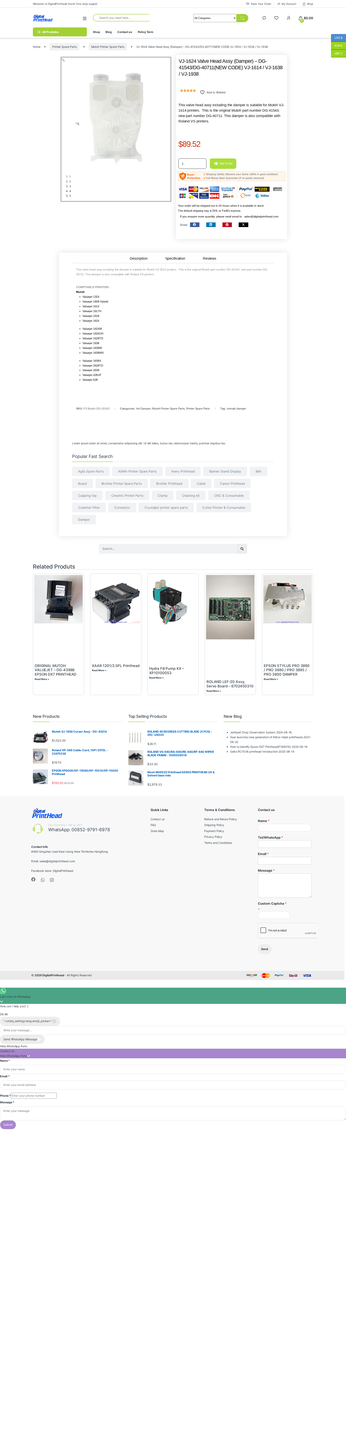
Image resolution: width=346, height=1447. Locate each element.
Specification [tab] (175, 259)
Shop (310, 3)
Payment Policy (214, 831)
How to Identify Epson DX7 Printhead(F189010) (260, 746)
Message (266, 870)
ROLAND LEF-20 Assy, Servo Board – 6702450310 (229, 684)
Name (264, 821)
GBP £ (337, 53)
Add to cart (225, 163)
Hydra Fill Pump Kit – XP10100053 (166, 670)
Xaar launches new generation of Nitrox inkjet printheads (266, 737)
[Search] (242, 549)
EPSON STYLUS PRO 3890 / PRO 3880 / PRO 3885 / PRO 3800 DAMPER (287, 670)
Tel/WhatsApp (270, 837)
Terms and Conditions (218, 842)
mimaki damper (236, 408)
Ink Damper (143, 408)
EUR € (336, 45)
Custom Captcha (272, 903)
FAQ (153, 825)
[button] (63, 59)
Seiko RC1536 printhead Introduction (254, 751)
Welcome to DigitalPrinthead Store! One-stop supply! (65, 3)
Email (263, 854)
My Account (289, 3)
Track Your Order (260, 3)
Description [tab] (138, 259)
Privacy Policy (213, 836)
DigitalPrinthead (63, 870)
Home (36, 46)
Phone (5, 1095)
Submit (8, 1124)
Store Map (157, 831)
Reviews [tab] (209, 259)
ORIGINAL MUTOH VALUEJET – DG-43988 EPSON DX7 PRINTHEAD (55, 670)
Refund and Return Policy (220, 819)
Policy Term (145, 32)
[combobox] (121, 17)
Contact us (124, 32)
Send (264, 949)
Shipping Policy (214, 825)
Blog (109, 32)
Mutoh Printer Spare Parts (108, 46)
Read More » (42, 679)
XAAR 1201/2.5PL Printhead (116, 666)
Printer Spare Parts (64, 46)
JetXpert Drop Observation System (252, 732)
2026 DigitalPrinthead (49, 975)
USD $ (337, 37)
